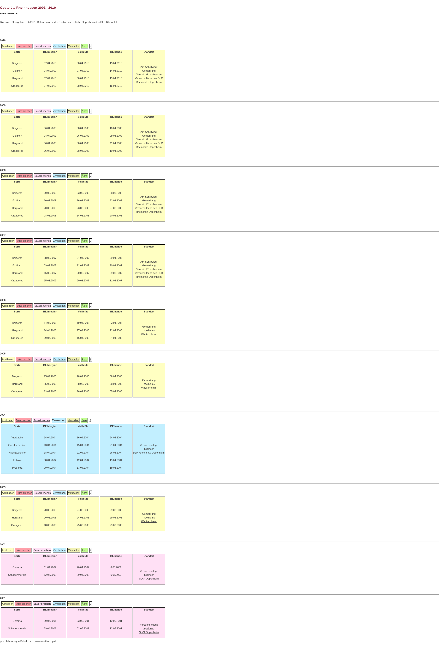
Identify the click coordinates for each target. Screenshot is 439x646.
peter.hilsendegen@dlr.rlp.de (16, 641)
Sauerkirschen (42, 46)
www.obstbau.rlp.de (46, 641)
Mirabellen (73, 46)
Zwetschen (59, 46)
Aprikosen (7, 420)
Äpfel (84, 46)
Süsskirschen (24, 46)
